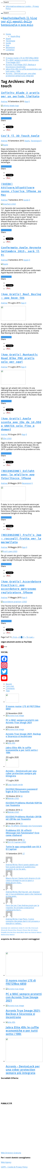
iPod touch (34, 928)
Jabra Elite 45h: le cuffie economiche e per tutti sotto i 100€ (22, 750)
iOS (32, 930)
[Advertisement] (21, 1128)
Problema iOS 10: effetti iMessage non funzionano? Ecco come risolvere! (22, 833)
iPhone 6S (4, 930)
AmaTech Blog (5, 934)
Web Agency (6, 1162)
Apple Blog (15, 36)
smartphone (14, 928)
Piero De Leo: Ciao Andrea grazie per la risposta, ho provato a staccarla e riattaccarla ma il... (22, 907)
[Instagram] (21, 665)
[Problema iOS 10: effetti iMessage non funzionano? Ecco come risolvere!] (24, 826)
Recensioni (10, 47)
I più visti (10, 686)
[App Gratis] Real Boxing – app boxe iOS (21, 296)
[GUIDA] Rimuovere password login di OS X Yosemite (21, 790)
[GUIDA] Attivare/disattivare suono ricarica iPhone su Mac (21, 189)
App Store (13, 932)
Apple (8, 39)
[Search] (2, 2)
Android (33, 932)
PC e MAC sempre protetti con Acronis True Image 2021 (22, 721)
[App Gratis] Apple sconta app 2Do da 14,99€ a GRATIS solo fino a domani (21, 424)
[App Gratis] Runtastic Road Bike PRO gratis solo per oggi (19, 358)
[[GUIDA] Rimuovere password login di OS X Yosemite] (14, 785)
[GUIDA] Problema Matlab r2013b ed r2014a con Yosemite (23, 818)
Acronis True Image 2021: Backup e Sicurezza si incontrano (21, 66)
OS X (26, 928)
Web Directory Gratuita (11, 1153)
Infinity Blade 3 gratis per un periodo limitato (20, 94)
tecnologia (4, 928)
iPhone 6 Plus (12, 930)
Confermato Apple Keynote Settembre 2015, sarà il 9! (21, 251)
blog (8, 932)
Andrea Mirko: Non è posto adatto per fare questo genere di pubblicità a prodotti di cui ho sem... (22, 867)
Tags (8, 691)
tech (9, 928)
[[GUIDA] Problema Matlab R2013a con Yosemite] (12, 798)
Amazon (39, 932)
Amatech (12, 934)
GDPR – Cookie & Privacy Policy (14, 1167)
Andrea (4, 101)
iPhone (25, 930)
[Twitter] (21, 671)
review (21, 928)
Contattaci (10, 50)
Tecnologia (10, 41)
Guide (8, 43)
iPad (29, 930)
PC (24, 928)
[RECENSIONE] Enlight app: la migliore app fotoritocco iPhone (17, 474)
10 (27, 637)
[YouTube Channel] (21, 678)
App (7, 45)
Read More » (6, 118)
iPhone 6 (19, 930)
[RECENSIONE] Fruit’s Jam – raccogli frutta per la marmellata (21, 538)
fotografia (4, 932)
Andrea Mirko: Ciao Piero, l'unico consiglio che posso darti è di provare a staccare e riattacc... (23, 921)
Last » (31, 637)
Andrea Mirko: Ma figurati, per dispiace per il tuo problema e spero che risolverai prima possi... (24, 894)
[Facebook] (21, 659)
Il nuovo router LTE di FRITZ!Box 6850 (22, 58)
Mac (30, 928)
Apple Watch (20, 932)
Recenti (9, 684)
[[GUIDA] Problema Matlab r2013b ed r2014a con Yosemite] (12, 812)
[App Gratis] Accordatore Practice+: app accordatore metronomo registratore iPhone (21, 587)
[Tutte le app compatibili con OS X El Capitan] (16, 842)
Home (8, 34)
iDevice (35, 930)
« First (14, 637)
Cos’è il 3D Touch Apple (20, 135)
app (30, 932)
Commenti (10, 688)
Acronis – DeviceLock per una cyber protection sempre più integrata (21, 74)
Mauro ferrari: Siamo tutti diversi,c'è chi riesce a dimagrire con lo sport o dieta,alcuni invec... (23, 880)
